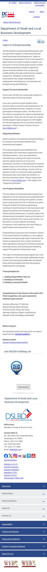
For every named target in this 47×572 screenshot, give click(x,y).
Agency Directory (25, 2)
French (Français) (11, 467)
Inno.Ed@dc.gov (9, 128)
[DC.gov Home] (7, 17)
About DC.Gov (7, 553)
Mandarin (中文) (10, 472)
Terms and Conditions (11, 539)
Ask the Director (10, 460)
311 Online (13, 2)
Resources (6, 486)
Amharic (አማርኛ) (11, 464)
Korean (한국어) (10, 475)
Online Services (40, 2)
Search (32, 11)
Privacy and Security (10, 531)
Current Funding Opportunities (15, 342)
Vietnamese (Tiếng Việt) (14, 478)
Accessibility (40, 5)
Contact (36, 16)
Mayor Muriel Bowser (12, 22)
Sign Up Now (23, 387)
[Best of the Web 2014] (11, 567)
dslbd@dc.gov (15, 449)
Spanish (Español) (11, 469)
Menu (42, 11)
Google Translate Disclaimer (13, 546)
